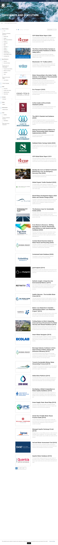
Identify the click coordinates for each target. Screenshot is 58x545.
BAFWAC (5, 114)
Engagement (6, 51)
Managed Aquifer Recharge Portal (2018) (42, 430)
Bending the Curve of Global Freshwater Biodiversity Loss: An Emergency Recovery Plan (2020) (44, 171)
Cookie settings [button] (52, 541)
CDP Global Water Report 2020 (41, 35)
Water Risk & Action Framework (5, 124)
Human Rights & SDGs (7, 54)
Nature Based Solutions (8, 39)
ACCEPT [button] (29, 543)
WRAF (5, 44)
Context (5, 48)
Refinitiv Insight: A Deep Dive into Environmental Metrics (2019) (42, 282)
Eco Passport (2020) (38, 89)
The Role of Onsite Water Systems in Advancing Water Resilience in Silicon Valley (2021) (44, 50)
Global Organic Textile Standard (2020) (44, 182)
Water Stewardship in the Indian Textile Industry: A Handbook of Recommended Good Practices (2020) (44, 76)
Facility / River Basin (7, 90)
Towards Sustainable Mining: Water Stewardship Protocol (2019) (43, 363)
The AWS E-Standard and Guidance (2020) (43, 117)
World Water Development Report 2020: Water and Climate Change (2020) (44, 196)
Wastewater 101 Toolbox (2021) (42, 62)
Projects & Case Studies (8, 68)
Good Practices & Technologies (5, 66)
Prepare (5, 41)
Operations (6, 46)
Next (25, 468)
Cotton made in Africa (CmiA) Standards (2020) (41, 103)
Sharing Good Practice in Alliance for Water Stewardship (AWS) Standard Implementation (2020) (43, 131)
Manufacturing (6, 92)
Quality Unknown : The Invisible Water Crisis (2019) (43, 295)
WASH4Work (6, 120)
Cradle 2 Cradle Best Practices (6, 118)
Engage (5, 38)
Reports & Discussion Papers (6, 78)
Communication (6, 52)
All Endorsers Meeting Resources (6, 34)
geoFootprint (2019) (38, 267)
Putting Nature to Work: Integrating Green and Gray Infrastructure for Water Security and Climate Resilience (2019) (44, 322)
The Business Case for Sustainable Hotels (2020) (43, 210)
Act (4, 30)
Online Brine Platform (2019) (41, 375)
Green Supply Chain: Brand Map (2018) (44, 402)
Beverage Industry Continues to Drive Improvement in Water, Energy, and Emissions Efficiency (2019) (43, 349)
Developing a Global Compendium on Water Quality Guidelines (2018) (43, 390)
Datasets (5, 61)
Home (2, 23)
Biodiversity (6, 36)
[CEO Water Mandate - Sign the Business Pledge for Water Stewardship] (7, 5)
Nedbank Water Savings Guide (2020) (44, 143)
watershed (5, 43)
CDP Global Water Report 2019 (41, 156)
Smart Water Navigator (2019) (41, 334)
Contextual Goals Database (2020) (43, 254)
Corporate (5, 88)
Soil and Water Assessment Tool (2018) (44, 442)
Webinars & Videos (7, 70)
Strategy (5, 49)
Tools (5, 74)
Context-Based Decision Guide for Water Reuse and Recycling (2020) (43, 241)
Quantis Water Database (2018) (42, 456)
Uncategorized (6, 56)
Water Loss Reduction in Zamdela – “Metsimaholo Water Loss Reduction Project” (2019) (43, 309)
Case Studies (6, 80)
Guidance (5, 72)
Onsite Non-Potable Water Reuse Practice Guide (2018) (42, 416)
